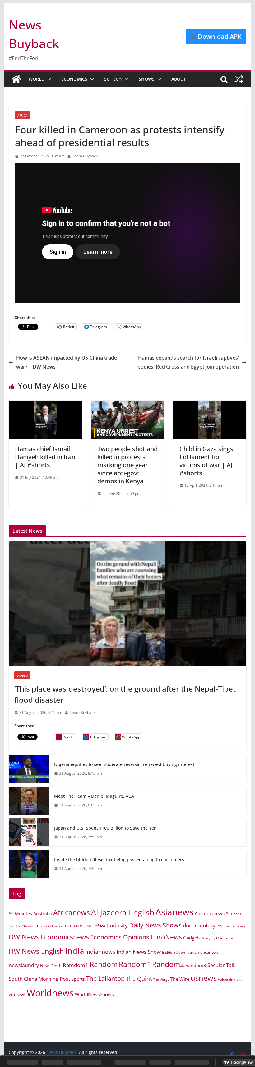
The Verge (161, 979)
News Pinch (51, 965)
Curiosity (117, 925)
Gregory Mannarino (218, 938)
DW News (24, 937)
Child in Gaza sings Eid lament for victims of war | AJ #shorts (206, 461)
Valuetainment (230, 979)
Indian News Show (139, 951)
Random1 (135, 964)
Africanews (71, 912)
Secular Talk (221, 965)
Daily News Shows (155, 925)
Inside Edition (173, 952)
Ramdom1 (75, 965)
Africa (22, 115)
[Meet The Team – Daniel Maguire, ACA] (29, 801)
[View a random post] (238, 79)
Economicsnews (64, 937)
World (36, 79)
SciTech (113, 79)
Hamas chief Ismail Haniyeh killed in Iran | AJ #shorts (45, 457)
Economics (74, 79)
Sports (78, 979)
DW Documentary (231, 926)
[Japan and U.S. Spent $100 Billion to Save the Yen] (29, 832)
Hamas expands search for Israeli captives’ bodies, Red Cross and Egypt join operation (188, 362)
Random (104, 964)
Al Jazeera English (122, 912)
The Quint (139, 978)
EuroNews (166, 936)
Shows (147, 79)
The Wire (179, 978)
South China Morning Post (39, 978)
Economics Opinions (119, 937)
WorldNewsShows (94, 994)
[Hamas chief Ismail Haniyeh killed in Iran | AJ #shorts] (45, 404)
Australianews (210, 913)
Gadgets (192, 937)
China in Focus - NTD (55, 925)
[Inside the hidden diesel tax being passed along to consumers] (29, 864)
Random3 (195, 965)
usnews (204, 978)
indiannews (100, 951)
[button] (47, 79)
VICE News (17, 995)
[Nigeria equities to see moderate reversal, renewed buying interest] (29, 769)
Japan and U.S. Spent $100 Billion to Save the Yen (105, 828)
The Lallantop (105, 978)
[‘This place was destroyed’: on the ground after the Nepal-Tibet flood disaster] (127, 603)
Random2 (168, 964)
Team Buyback (85, 156)
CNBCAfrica (94, 926)
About (178, 79)
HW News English (36, 951)
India (74, 950)
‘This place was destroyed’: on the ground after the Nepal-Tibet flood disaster (125, 694)
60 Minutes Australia (30, 914)
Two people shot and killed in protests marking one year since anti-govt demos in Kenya (127, 465)
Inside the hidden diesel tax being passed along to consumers (119, 860)
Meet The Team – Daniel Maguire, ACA (94, 796)
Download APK (219, 36)
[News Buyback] (16, 79)
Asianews (174, 912)
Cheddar (29, 926)
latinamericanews (202, 952)
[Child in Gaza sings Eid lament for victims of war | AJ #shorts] (209, 404)
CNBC (78, 926)
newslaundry (24, 965)
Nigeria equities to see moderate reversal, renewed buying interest (124, 764)
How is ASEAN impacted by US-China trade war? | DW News (66, 362)
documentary (199, 925)
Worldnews (50, 993)
